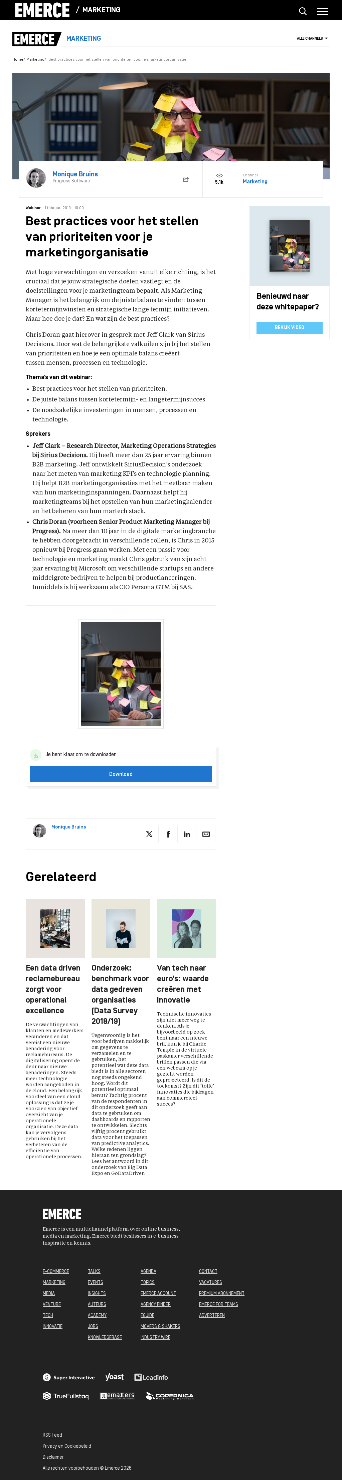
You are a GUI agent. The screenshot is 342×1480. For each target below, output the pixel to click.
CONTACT (208, 1271)
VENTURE (52, 1304)
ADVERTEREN (212, 1315)
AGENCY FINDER (156, 1304)
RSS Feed (52, 1435)
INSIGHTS (97, 1293)
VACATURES (210, 1282)
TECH (48, 1315)
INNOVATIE (52, 1326)
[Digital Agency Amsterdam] (69, 1377)
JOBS (93, 1326)
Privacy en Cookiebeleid (67, 1446)
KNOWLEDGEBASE (105, 1337)
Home (17, 60)
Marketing (101, 10)
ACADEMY (97, 1315)
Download (121, 774)
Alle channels (310, 39)
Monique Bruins (68, 827)
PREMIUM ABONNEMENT (221, 1293)
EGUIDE (147, 1315)
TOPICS (148, 1282)
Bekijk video (289, 327)
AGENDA (148, 1271)
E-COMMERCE (56, 1271)
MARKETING (54, 1282)
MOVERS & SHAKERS (160, 1326)
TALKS (94, 1271)
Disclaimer (53, 1457)
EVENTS (95, 1282)
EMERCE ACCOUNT (158, 1293)
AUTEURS (97, 1304)
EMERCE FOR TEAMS (218, 1304)
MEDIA (49, 1293)
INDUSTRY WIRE (155, 1337)
